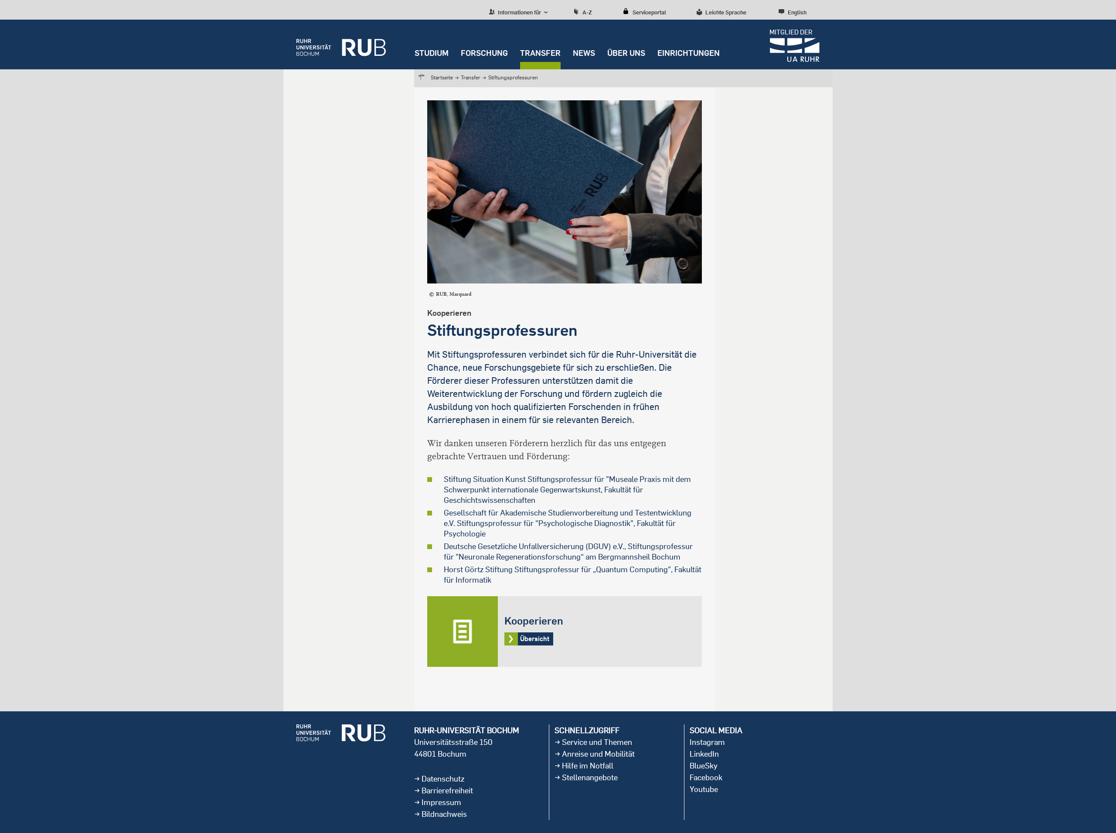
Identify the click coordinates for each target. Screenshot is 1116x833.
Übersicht (564, 631)
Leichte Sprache (725, 12)
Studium (432, 53)
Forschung (484, 53)
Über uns (626, 53)
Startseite (442, 77)
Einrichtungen (688, 53)
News (584, 53)
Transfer (540, 53)
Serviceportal (649, 12)
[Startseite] (341, 44)
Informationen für (519, 12)
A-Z (587, 12)
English (797, 12)
